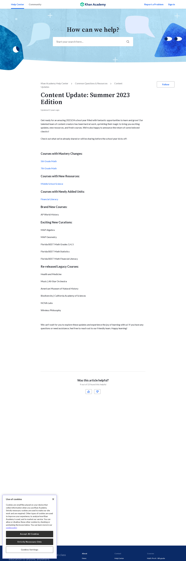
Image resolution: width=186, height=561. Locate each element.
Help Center (17, 4)
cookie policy (11, 528)
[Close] (53, 499)
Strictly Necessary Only (29, 542)
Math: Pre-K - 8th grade (156, 558)
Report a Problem (153, 4)
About (84, 553)
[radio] (88, 391)
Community (35, 4)
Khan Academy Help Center (54, 83)
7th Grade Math (49, 168)
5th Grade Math (49, 161)
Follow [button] (165, 84)
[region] (29, 527)
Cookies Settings (29, 549)
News (84, 558)
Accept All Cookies (29, 534)
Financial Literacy (49, 199)
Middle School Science (52, 183)
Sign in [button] (171, 4)
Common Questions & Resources (91, 83)
